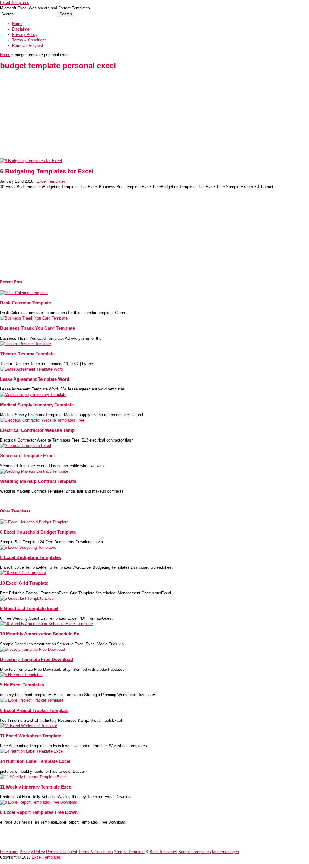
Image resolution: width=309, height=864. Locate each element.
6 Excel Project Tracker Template (34, 710)
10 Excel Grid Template (24, 583)
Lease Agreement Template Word (34, 379)
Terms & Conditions (29, 40)
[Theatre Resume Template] (25, 344)
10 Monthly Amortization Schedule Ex (39, 633)
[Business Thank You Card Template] (34, 318)
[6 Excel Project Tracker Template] (31, 700)
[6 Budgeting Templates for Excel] (31, 161)
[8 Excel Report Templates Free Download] (38, 802)
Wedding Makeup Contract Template (38, 481)
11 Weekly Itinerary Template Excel (36, 786)
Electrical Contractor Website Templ (38, 430)
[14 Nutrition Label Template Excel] (32, 751)
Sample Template (129, 852)
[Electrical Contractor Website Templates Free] (42, 420)
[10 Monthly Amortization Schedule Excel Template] (46, 624)
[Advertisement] (154, 116)
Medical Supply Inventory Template (37, 404)
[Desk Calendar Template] (24, 293)
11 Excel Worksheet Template (30, 735)
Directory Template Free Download (36, 659)
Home (17, 23)
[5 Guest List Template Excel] (27, 598)
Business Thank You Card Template (37, 328)
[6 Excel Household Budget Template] (34, 522)
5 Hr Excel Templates (22, 684)
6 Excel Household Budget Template (38, 532)
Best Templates (163, 852)
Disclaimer (21, 29)
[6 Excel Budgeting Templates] (28, 547)
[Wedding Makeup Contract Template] (34, 471)
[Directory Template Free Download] (32, 649)
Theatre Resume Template (27, 353)
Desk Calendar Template (25, 302)
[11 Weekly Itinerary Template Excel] (33, 777)
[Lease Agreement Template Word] (31, 369)
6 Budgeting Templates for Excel (47, 171)
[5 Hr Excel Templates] (21, 675)
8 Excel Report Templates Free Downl (39, 812)
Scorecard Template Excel (27, 455)
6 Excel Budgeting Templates (30, 557)
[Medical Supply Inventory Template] (33, 394)
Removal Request (27, 45)
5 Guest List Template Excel (29, 608)
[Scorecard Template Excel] (25, 445)
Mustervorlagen (225, 852)
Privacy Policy (24, 34)
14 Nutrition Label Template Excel (35, 761)
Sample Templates (194, 852)
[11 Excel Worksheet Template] (28, 726)
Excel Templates (14, 2)
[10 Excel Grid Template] (23, 572)
